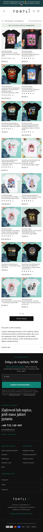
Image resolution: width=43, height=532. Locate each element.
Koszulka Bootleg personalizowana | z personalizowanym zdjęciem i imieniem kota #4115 (31, 89)
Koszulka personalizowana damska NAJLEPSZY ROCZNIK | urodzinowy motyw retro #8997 (11, 124)
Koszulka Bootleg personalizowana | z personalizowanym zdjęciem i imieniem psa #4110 (31, 53)
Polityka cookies (28, 459)
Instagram (5, 480)
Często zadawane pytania (10, 450)
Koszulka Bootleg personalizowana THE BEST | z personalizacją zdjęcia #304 (11, 196)
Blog (3, 467)
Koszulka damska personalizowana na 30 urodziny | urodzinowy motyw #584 (11, 301)
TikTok (4, 485)
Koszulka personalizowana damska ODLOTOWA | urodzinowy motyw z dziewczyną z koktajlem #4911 (11, 162)
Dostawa (4, 454)
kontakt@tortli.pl (8, 430)
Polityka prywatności (29, 454)
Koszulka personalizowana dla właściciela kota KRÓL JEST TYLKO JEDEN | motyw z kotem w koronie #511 (31, 266)
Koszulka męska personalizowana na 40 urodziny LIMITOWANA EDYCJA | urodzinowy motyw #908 (32, 231)
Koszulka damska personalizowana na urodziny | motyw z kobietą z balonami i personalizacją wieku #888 (11, 231)
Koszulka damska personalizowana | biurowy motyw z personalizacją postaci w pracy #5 (31, 302)
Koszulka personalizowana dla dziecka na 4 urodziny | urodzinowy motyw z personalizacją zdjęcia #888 (31, 162)
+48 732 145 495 (12, 425)
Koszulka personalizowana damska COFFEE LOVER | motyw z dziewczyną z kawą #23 (31, 196)
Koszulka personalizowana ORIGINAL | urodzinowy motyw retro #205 (11, 265)
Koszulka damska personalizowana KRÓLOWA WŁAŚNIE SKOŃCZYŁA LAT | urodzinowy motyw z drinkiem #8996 (31, 126)
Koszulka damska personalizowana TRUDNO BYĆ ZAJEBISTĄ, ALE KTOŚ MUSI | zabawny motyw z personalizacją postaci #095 (11, 90)
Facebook (5, 489)
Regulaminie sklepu (14, 394)
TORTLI (21, 499)
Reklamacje (5, 459)
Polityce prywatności (29, 394)
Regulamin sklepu (28, 450)
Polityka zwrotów (28, 463)
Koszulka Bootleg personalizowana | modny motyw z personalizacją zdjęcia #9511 (11, 53)
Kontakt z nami (6, 463)
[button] (4, 11)
